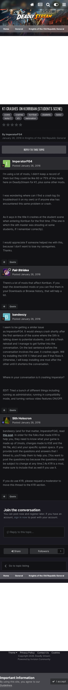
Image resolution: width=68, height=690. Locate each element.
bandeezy (19, 314)
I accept (60, 681)
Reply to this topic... (21, 531)
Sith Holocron (22, 418)
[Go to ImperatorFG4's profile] (6, 163)
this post (8, 434)
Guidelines (6, 685)
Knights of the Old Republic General (45, 138)
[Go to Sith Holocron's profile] (6, 420)
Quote (13, 262)
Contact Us (43, 652)
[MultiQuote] (4, 262)
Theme (12, 652)
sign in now (20, 517)
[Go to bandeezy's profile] (6, 317)
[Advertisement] (34, 70)
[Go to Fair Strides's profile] (6, 272)
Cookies (55, 652)
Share (17, 551)
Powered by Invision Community (34, 659)
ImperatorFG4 (14, 134)
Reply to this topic (34, 149)
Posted (26, 165)
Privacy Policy (27, 652)
